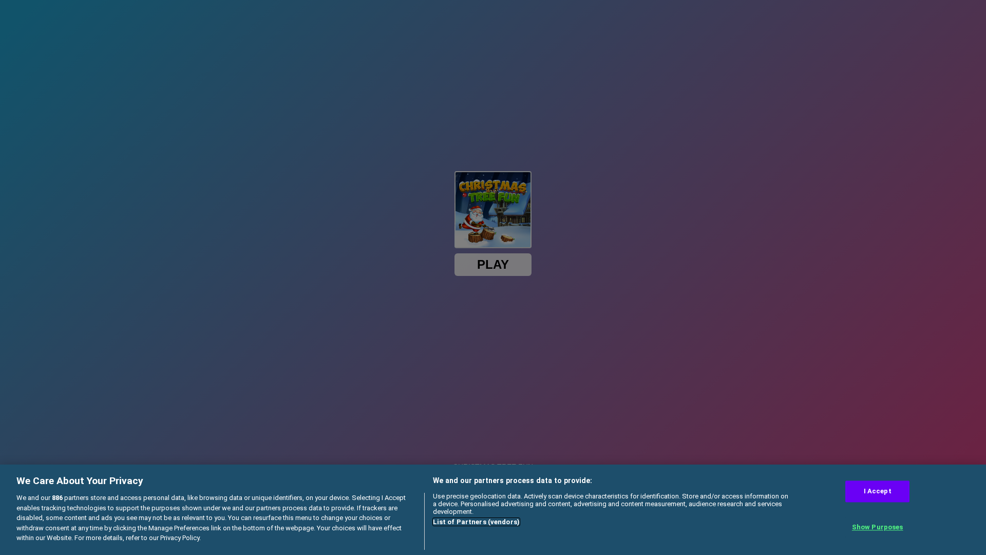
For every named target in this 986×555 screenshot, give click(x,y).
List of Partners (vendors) (476, 522)
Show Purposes (877, 527)
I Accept (878, 491)
